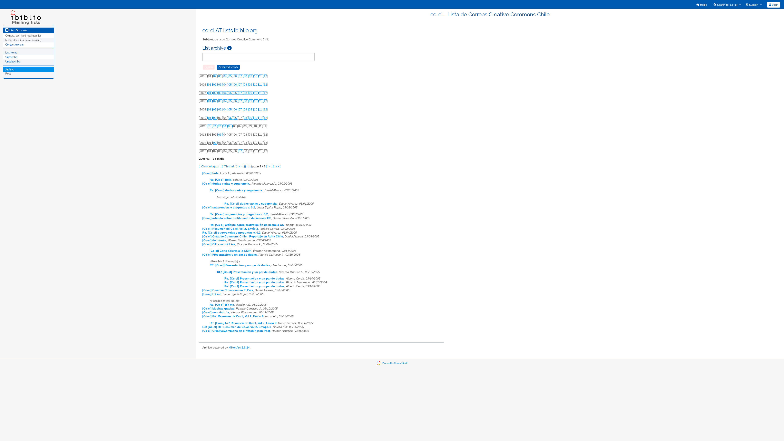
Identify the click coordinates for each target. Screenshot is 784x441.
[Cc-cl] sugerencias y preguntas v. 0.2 (228, 207)
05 (230, 76)
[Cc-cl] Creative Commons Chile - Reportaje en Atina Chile (242, 236)
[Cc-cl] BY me (211, 294)
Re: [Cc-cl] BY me (222, 304)
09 (251, 76)
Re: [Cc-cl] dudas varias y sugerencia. (236, 190)
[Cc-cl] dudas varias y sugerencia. (226, 183)
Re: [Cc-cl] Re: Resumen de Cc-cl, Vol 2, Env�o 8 (236, 327)
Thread (229, 166)
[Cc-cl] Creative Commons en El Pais (227, 290)
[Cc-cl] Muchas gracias (218, 308)
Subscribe (11, 57)
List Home (11, 52)
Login (774, 5)
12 (265, 76)
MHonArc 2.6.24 (239, 347)
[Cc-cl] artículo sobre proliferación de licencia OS (236, 218)
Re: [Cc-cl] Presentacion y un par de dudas (254, 278)
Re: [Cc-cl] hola (220, 179)
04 (225, 76)
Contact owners (14, 44)
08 (246, 76)
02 (215, 76)
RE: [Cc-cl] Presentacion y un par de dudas (240, 265)
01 (210, 84)
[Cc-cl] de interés (214, 240)
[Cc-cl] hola (210, 173)
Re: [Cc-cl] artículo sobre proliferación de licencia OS (247, 224)
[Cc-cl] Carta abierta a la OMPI (230, 250)
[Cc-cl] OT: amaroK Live (218, 244)
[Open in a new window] (229, 48)
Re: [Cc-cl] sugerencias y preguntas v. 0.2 (239, 214)
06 (236, 76)
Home (703, 5)
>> (277, 166)
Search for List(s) (726, 5)
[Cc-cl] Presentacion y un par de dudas (229, 254)
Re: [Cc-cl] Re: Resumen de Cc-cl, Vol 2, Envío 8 (243, 323)
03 (220, 76)
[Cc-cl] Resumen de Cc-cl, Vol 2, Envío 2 (230, 228)
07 (241, 76)
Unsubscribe (12, 61)
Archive (9, 69)
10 (256, 76)
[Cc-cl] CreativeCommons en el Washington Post (236, 330)
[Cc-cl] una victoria (215, 312)
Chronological (210, 166)
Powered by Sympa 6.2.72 (395, 363)
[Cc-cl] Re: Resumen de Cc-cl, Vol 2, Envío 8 (233, 316)
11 (261, 76)
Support (753, 5)
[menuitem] (701, 4)
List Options (18, 30)
